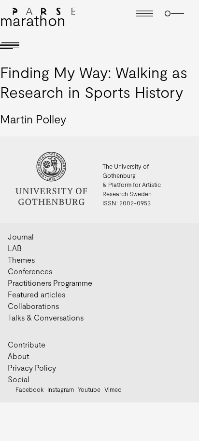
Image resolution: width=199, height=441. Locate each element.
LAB (15, 248)
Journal (21, 236)
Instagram (60, 389)
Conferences (30, 271)
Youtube (89, 389)
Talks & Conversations (46, 317)
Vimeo (113, 389)
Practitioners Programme (50, 282)
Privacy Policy (32, 367)
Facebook (29, 389)
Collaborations (33, 305)
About (18, 356)
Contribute (26, 344)
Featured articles (36, 294)
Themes (21, 259)
